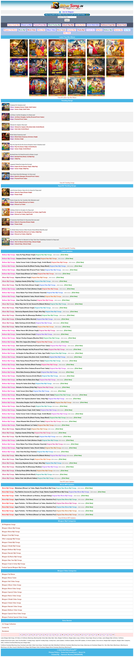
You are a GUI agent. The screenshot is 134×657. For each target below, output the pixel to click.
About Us (82, 652)
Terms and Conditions (69, 652)
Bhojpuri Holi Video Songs (10, 581)
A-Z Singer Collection (9, 624)
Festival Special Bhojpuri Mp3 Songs (14, 567)
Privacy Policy (54, 652)
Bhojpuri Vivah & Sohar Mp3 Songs (13, 564)
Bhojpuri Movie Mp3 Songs (11, 531)
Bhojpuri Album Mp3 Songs (11, 528)
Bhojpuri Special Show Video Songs (14, 613)
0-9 (113, 635)
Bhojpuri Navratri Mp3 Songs (11, 553)
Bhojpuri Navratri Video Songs (12, 606)
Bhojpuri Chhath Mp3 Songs (11, 546)
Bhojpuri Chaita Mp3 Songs (11, 542)
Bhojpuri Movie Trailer (9, 578)
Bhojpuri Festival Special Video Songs (14, 617)
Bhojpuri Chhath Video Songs (11, 599)
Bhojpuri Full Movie (8, 574)
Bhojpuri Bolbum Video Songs (12, 610)
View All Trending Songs (67, 183)
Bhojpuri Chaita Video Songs (11, 603)
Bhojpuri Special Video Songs (12, 592)
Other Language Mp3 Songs (11, 539)
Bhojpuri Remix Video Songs (11, 596)
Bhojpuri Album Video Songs (11, 585)
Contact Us (5, 627)
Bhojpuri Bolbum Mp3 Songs (11, 549)
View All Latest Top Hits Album (67, 97)
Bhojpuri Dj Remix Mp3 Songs (12, 556)
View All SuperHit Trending (67, 248)
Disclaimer (5, 631)
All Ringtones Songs (8, 524)
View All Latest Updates (67, 481)
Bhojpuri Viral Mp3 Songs (10, 535)
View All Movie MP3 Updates (67, 518)
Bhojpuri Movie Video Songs (11, 588)
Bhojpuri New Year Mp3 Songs (12, 560)
